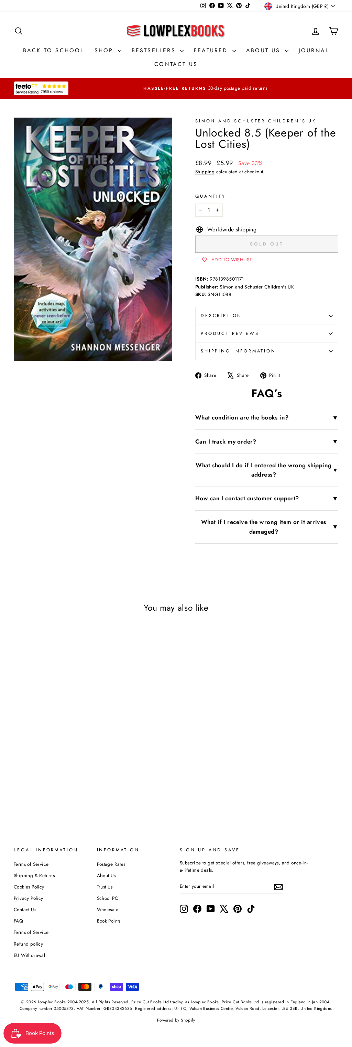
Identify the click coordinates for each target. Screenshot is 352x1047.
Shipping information (238, 351)
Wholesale (108, 909)
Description (221, 315)
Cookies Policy (29, 886)
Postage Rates (111, 864)
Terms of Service (31, 864)
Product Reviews (230, 333)
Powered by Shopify (176, 1020)
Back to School (53, 50)
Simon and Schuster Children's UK (255, 121)
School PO (108, 898)
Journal (314, 50)
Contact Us (176, 64)
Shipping (204, 171)
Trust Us (105, 886)
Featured (212, 50)
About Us (264, 50)
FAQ (18, 920)
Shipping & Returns (34, 875)
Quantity (210, 196)
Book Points (109, 920)
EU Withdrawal (29, 955)
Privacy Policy (28, 898)
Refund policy (28, 943)
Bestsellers (155, 50)
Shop (105, 50)
